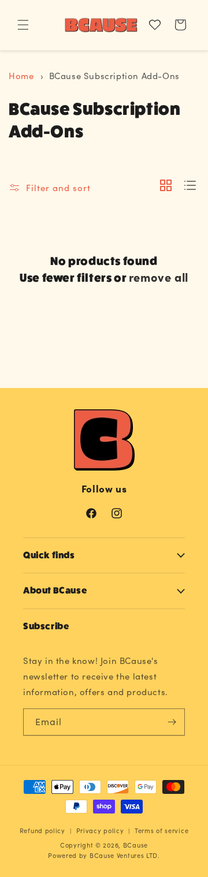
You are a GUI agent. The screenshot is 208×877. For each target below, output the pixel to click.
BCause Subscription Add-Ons (114, 75)
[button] (23, 25)
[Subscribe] (171, 722)
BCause (135, 845)
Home (21, 75)
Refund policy (42, 830)
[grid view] (166, 186)
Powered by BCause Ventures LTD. (104, 855)
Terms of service (161, 830)
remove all (158, 276)
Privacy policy (100, 830)
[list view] (190, 186)
